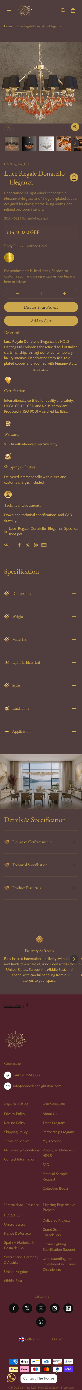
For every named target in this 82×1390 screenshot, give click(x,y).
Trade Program (54, 1123)
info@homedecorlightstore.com (37, 1086)
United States (14, 1224)
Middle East (13, 1281)
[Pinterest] (41, 1322)
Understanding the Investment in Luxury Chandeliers (59, 1264)
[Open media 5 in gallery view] (63, 143)
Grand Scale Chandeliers (52, 1232)
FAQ (46, 1165)
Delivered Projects (56, 1220)
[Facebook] (14, 1308)
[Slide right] (75, 143)
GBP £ (30, 1339)
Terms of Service (17, 1141)
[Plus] (64, 293)
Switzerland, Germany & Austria (21, 1260)
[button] (63, 10)
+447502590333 (26, 1075)
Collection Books (56, 1188)
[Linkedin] (68, 1308)
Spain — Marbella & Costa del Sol (19, 1245)
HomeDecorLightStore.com (56, 1387)
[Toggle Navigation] (9, 10)
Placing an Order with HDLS (59, 1153)
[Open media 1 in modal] (41, 82)
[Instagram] (55, 1308)
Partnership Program (58, 1132)
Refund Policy (14, 1123)
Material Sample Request (55, 1176)
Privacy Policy (14, 1114)
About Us (50, 1114)
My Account (52, 1141)
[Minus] (18, 293)
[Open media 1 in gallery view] (12, 143)
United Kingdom (16, 1271)
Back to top (14, 1005)
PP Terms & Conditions (21, 1150)
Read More (41, 370)
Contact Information (19, 1159)
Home (8, 26)
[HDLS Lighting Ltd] (25, 10)
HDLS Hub (12, 1215)
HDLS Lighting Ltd (23, 1387)
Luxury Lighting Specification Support (59, 1247)
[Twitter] (27, 1308)
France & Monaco (17, 1233)
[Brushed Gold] (9, 257)
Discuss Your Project (41, 307)
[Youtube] (41, 1308)
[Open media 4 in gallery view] (46, 143)
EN (54, 1339)
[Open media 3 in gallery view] (29, 143)
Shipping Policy (16, 1132)
